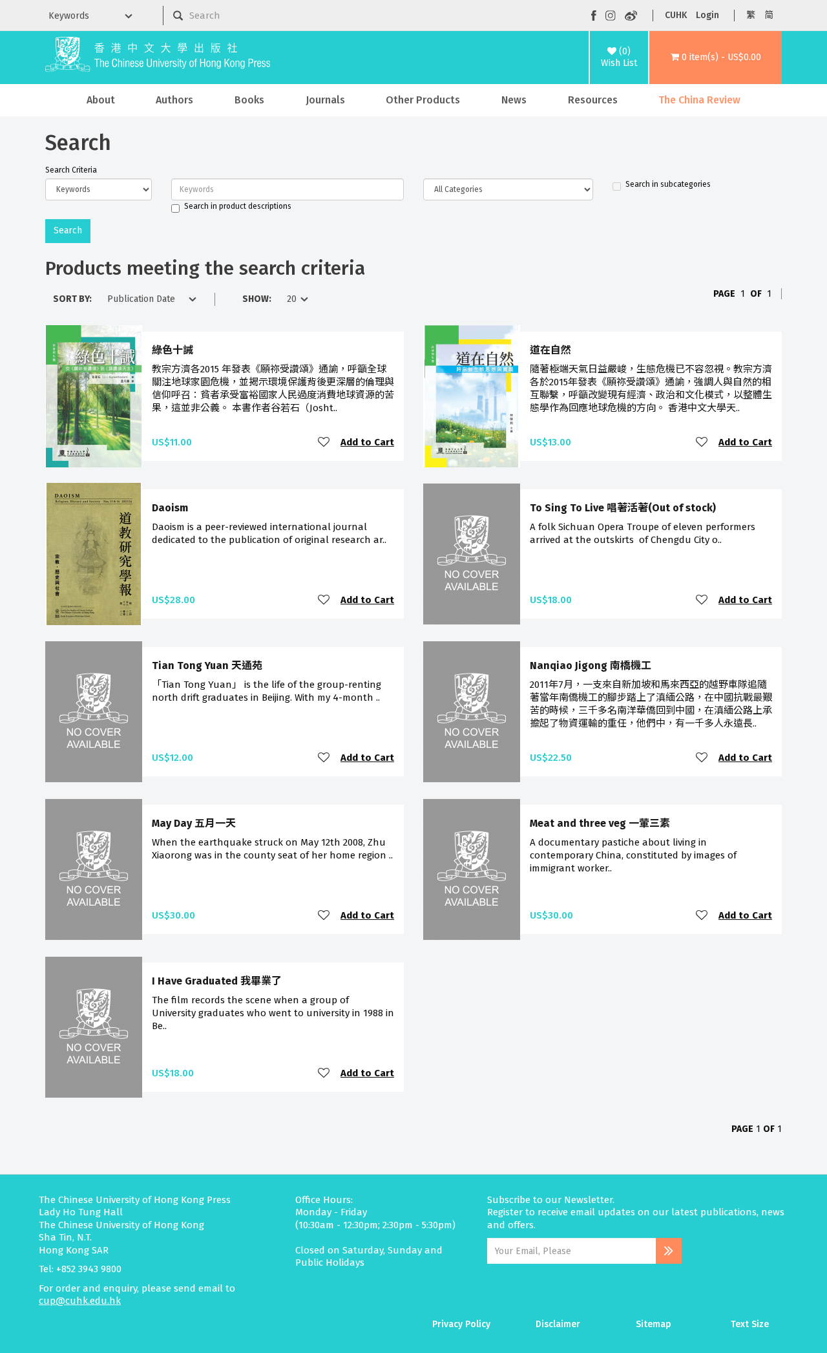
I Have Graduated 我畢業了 (217, 981)
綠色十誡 (172, 350)
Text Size (750, 1324)
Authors (174, 100)
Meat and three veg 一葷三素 (600, 823)
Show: (256, 298)
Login (707, 15)
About (101, 100)
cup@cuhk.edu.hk (80, 1300)
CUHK (676, 15)
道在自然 (550, 350)
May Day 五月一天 (194, 823)
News (514, 100)
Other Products (423, 100)
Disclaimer (558, 1324)
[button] (715, 57)
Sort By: (72, 298)
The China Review (699, 100)
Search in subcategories (668, 184)
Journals (325, 100)
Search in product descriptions (237, 206)
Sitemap (653, 1324)
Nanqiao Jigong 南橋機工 (590, 665)
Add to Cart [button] (367, 442)
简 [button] (768, 15)
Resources (593, 100)
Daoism (170, 508)
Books (249, 100)
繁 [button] (750, 15)
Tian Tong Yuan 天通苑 (207, 665)
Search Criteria (71, 170)
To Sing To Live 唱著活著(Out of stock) (623, 508)
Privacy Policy (461, 1324)
